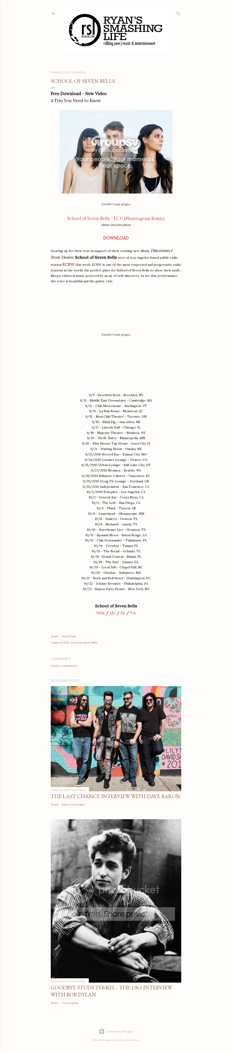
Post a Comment (64, 666)
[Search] (178, 12)
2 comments (70, 1003)
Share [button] (54, 636)
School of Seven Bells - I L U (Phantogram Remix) (116, 218)
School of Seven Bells (83, 642)
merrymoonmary (128, 1040)
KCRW (68, 264)
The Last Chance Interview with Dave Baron (115, 796)
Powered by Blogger (119, 1031)
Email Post (69, 636)
